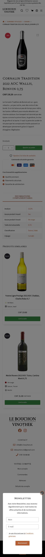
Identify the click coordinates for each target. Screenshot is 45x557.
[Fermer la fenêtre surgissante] (42, 493)
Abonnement (22, 543)
